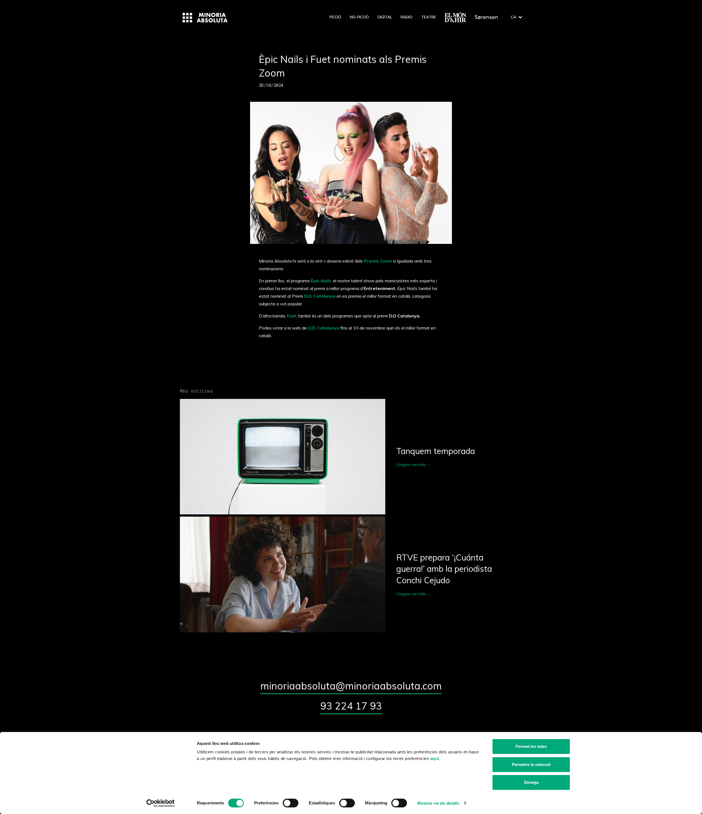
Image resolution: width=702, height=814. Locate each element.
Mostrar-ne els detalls (438, 803)
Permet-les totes (531, 746)
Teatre (428, 17)
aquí (434, 758)
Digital (385, 17)
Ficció (335, 17)
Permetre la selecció (531, 764)
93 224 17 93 (351, 706)
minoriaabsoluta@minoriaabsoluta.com (351, 686)
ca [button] (513, 17)
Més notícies (196, 390)
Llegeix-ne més (351, 456)
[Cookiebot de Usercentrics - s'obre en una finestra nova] (161, 803)
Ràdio (406, 17)
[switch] (290, 803)
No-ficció (359, 17)
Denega (531, 782)
